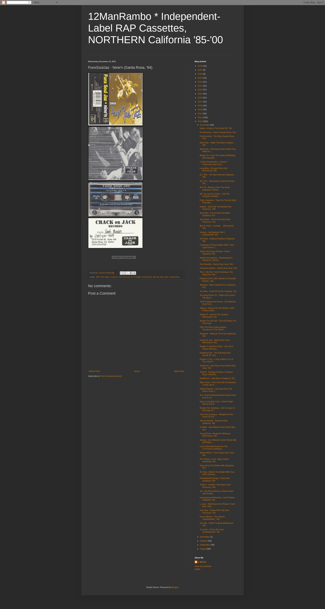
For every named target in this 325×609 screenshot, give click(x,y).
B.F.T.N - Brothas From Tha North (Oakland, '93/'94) (215, 188)
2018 (200, 98)
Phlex (166, 277)
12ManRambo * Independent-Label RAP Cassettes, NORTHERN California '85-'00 (155, 28)
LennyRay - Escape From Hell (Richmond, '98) (213, 169)
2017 (200, 102)
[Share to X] (128, 273)
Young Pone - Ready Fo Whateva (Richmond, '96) (215, 434)
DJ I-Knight (135, 277)
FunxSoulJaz (147, 277)
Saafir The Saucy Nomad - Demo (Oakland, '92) (215, 252)
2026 (200, 66)
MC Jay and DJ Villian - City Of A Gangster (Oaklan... (214, 195)
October (204, 541)
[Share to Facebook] (131, 273)
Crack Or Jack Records (120, 277)
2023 (200, 78)
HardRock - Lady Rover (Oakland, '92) (217, 378)
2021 (200, 86)
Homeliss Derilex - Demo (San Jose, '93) (218, 268)
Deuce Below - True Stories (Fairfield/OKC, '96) (212, 518)
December (205, 125)
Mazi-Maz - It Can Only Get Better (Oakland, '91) (215, 214)
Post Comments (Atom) (111, 376)
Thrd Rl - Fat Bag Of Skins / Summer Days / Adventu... (216, 373)
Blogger (174, 587)
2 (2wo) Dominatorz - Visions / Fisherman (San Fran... (213, 163)
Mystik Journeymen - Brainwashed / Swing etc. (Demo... (216, 259)
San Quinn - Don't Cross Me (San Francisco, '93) (215, 220)
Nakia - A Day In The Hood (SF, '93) (216, 128)
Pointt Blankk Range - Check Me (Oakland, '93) (215, 479)
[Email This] (121, 273)
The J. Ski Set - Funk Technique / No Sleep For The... (216, 273)
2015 (200, 109)
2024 (200, 74)
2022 (200, 82)
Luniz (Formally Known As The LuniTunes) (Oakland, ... (214, 447)
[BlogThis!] (124, 273)
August (203, 549)
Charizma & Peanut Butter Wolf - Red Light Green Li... (217, 246)
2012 (200, 121)
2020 (200, 90)
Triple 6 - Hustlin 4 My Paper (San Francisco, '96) (215, 486)
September (205, 545)
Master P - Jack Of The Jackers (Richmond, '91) (214, 315)
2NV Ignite (105, 277)
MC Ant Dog (158, 277)
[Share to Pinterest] (134, 273)
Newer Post (94, 371)
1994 (98, 277)
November (205, 537)
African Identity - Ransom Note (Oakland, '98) (214, 422)
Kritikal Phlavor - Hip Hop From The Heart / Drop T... (216, 390)
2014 (200, 113)
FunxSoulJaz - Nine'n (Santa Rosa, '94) (218, 132)
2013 (200, 117)
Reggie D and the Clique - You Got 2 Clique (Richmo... (216, 347)
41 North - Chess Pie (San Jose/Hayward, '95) (212, 530)
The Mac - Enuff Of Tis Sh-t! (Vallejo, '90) (218, 291)
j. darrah (202, 562)
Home (137, 371)
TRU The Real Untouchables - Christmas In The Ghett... (214, 328)
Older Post (179, 371)
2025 (200, 70)
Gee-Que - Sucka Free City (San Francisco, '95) (214, 511)
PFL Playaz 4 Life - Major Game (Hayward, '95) (214, 460)
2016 (200, 105)
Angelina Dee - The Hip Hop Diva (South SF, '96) (215, 354)
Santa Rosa (174, 277)
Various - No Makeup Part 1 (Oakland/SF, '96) (212, 233)
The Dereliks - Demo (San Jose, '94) (216, 264)
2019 (200, 94)
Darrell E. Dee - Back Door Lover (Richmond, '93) (215, 341)
